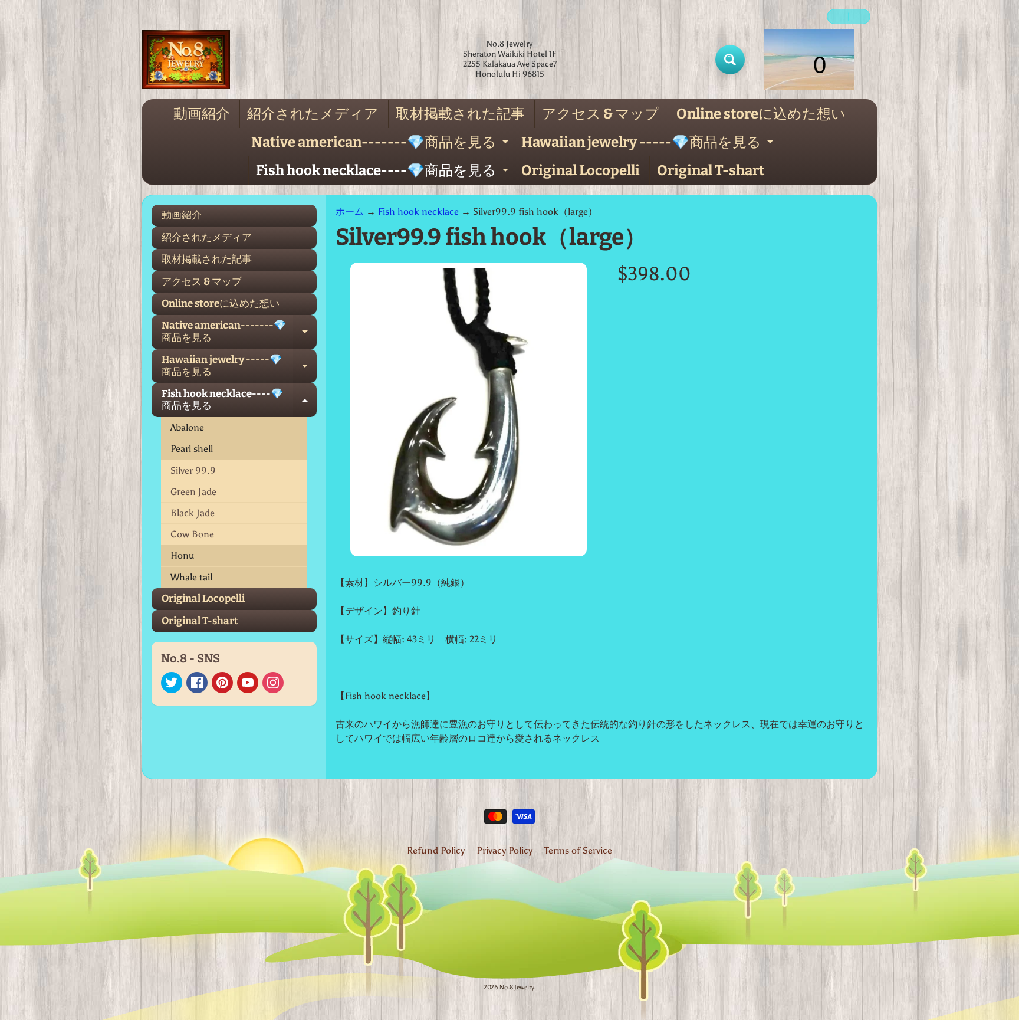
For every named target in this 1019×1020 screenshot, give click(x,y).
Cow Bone (192, 534)
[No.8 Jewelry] (186, 59)
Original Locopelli (580, 170)
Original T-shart (710, 170)
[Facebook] (197, 682)
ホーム (350, 211)
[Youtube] (247, 682)
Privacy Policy (504, 850)
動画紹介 (201, 114)
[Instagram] (273, 682)
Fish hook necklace (418, 211)
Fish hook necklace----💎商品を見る (383, 173)
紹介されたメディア (313, 114)
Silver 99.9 (193, 470)
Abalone (187, 427)
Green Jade (193, 491)
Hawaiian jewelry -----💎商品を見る (648, 145)
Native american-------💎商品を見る (381, 145)
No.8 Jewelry (516, 987)
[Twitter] (171, 682)
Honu (182, 555)
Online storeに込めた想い (761, 114)
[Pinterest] (222, 682)
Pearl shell (191, 448)
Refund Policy (436, 850)
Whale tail (191, 577)
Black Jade (192, 513)
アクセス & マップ (600, 114)
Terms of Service (578, 850)
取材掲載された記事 (460, 114)
